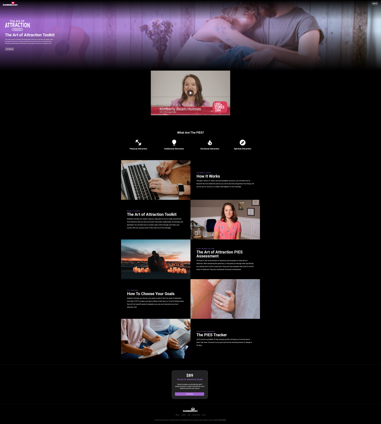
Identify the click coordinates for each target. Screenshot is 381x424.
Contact (183, 415)
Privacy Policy (196, 415)
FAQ (189, 415)
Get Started (9, 49)
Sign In (375, 3)
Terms (203, 415)
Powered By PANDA (220, 420)
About (177, 415)
